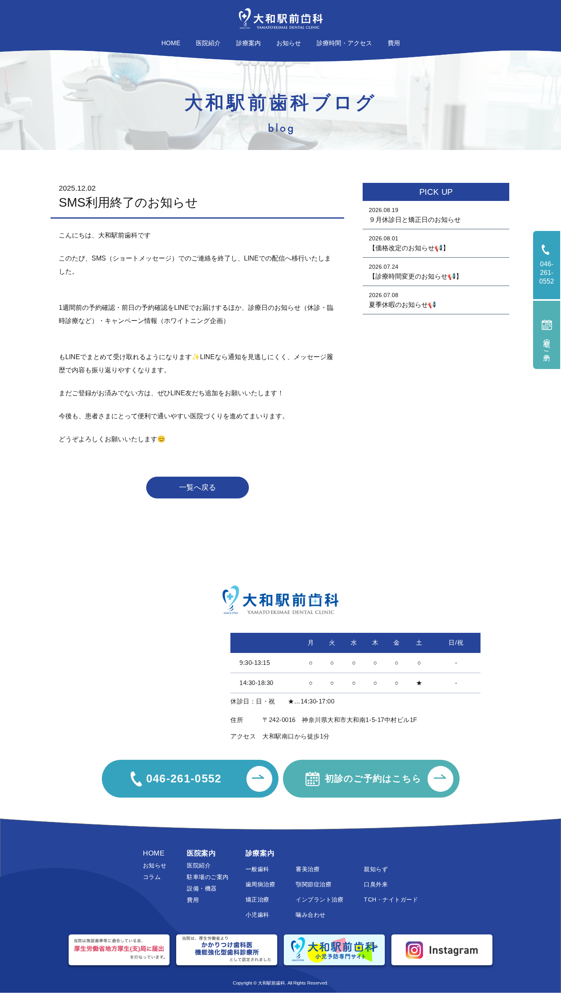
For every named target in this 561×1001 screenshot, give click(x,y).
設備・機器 (201, 888)
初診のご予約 (546, 342)
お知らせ (155, 865)
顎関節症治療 (313, 884)
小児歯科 (257, 914)
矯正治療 (257, 899)
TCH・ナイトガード (391, 899)
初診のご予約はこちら (373, 778)
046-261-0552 (550, 273)
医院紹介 (199, 865)
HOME (153, 853)
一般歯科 (257, 869)
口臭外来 (376, 884)
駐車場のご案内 (207, 877)
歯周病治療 (260, 884)
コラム (152, 877)
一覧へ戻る (197, 487)
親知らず (376, 869)
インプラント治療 (319, 899)
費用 (193, 900)
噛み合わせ (310, 914)
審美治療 (308, 869)
